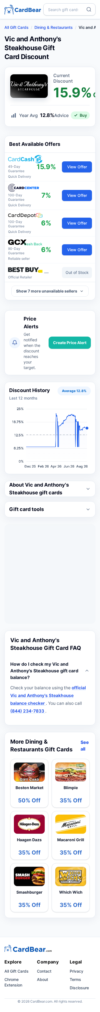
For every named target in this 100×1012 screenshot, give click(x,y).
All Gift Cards (16, 27)
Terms (75, 979)
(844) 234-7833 (27, 711)
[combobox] (69, 9)
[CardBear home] (22, 9)
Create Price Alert (69, 342)
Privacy (76, 971)
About (42, 979)
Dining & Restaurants (53, 27)
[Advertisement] (50, 574)
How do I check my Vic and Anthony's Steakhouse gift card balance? (44, 670)
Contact (44, 971)
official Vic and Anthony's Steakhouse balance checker (48, 695)
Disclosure (79, 987)
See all (85, 745)
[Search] (89, 9)
